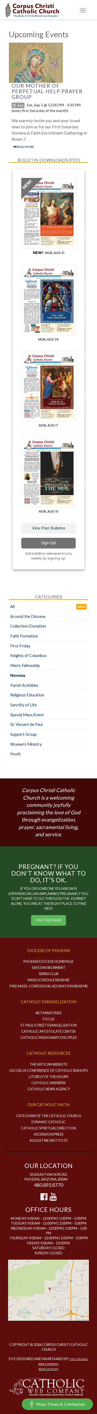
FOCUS (48, 1019)
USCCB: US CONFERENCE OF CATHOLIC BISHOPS (48, 1070)
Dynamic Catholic (48, 1122)
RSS (80, 606)
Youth (15, 754)
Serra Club (48, 974)
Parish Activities (24, 685)
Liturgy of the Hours (48, 1077)
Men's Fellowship (25, 665)
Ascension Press (49, 1134)
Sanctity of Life (23, 705)
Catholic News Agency (48, 1089)
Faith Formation (24, 636)
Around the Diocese (28, 616)
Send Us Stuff (48, 1369)
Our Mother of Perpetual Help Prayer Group (47, 91)
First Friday (20, 646)
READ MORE (25, 147)
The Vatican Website (48, 1064)
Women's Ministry (26, 744)
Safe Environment (48, 967)
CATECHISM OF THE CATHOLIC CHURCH (48, 1116)
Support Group (23, 734)
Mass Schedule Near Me (49, 980)
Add (20, 105)
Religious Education (27, 695)
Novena (17, 675)
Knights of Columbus (28, 655)
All (12, 606)
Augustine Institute (48, 1140)
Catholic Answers (49, 1083)
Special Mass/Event (27, 714)
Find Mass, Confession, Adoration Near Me (48, 986)
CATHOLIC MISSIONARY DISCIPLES (48, 1037)
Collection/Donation (28, 626)
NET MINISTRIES (49, 1013)
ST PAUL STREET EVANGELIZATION (48, 1025)
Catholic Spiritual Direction (48, 1128)
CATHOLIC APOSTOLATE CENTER (48, 1031)
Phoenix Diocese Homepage (48, 961)
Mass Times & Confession (60, 1403)
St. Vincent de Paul (26, 724)
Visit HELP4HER (48, 920)
